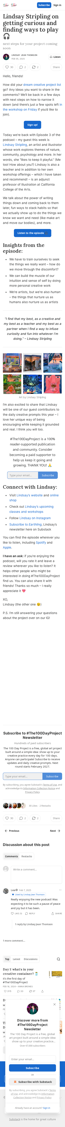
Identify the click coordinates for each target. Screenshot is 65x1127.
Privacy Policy (44, 1097)
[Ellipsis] (60, 890)
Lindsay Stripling (15, 145)
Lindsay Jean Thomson (24, 55)
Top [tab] (7, 959)
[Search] (58, 959)
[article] (32, 980)
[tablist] (18, 856)
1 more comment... (14, 940)
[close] (54, 1004)
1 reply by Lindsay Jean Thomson (34, 924)
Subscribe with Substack (35, 1082)
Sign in (57, 5)
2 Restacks (45, 805)
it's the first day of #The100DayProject (15, 980)
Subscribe (44, 5)
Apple (7, 547)
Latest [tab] (16, 959)
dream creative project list (42, 84)
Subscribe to (19, 524)
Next (53, 830)
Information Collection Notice (39, 788)
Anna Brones (25, 986)
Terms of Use (50, 784)
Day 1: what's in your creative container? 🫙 (20, 971)
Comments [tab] (11, 856)
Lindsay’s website (30, 495)
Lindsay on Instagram (35, 518)
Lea (13, 890)
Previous (14, 830)
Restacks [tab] (26, 856)
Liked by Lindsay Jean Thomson (30, 894)
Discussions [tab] (30, 959)
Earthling (35, 524)
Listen (57, 57)
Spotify (41, 542)
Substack (14, 1119)
